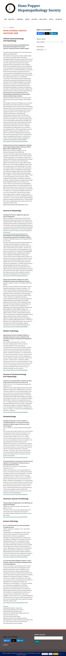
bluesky (41, 33)
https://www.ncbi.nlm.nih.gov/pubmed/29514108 (15, 602)
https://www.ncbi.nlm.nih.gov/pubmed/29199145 (15, 141)
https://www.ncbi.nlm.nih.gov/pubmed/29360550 (15, 326)
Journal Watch (11, 27)
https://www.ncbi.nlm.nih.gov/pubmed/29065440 (15, 412)
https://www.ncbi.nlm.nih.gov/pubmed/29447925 (15, 557)
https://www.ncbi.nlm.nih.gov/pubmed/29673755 (15, 517)
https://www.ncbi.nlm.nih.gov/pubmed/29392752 (15, 494)
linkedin (54, 33)
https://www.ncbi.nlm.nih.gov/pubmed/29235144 (15, 457)
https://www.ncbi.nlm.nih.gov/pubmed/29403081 (15, 370)
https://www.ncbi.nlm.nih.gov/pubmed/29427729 (15, 275)
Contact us (5, 644)
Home (5, 19)
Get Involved (58, 19)
